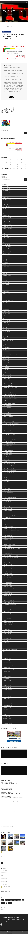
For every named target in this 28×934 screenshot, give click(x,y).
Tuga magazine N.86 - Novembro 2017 (9, 783)
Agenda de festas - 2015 (7, 381)
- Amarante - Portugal (7, 199)
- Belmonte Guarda (6, 215)
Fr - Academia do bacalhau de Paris (13, 71)
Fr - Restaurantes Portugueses (8, 568)
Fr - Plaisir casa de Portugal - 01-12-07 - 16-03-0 (11, 548)
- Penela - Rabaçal (6, 325)
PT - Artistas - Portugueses (7, 624)
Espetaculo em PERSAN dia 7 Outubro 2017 (11, 793)
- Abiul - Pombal (6, 186)
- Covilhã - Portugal (6, 248)
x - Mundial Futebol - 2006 (7, 689)
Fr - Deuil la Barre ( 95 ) (7, 447)
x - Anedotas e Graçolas (7, 658)
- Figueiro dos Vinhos (6, 262)
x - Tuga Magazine (6, 709)
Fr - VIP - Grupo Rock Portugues (8, 607)
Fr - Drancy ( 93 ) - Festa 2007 (8, 456)
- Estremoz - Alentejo (6, 253)
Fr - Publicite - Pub (6, 559)
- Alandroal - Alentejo (6, 188)
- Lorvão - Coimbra (6, 280)
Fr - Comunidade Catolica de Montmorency (10, 437)
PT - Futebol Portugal (6, 629)
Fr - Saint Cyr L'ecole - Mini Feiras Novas (10, 571)
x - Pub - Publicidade (6, 700)
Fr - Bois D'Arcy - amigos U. (8, 416)
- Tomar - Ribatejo (6, 362)
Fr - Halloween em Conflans (7, 508)
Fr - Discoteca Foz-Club (7, 448)
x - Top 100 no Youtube (7, 707)
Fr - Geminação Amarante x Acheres (9, 504)
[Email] (2, 863)
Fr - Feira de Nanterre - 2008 (8, 474)
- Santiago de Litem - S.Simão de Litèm (9, 343)
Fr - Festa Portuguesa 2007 (7, 481)
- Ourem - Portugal (6, 316)
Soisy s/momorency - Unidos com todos (10, 649)
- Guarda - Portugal (6, 271)
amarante (12, 91)
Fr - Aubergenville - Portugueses (8, 412)
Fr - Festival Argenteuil (7, 488)
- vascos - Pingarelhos (6, 365)
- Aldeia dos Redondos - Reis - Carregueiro (10, 193)
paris (15, 900)
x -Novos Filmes (5, 714)
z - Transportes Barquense (7, 723)
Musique (4, 620)
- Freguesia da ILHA (6, 266)
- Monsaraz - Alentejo (6, 302)
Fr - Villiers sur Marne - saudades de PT (10, 604)
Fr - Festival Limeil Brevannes (8, 492)
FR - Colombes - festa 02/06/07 (8, 436)
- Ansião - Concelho (6, 202)
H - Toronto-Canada (6, 615)
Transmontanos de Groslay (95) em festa (10, 806)
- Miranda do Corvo (6, 295)
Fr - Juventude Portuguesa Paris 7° (9, 513)
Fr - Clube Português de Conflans (9, 434)
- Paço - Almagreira (6, 318)
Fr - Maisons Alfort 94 (6, 519)
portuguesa (19, 900)
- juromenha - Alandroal (7, 277)
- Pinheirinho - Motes (6, 327)
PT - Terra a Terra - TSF (7, 647)
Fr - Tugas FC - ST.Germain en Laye (9, 589)
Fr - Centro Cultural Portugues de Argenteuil (11, 423)
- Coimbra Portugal (6, 244)
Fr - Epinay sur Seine (6, 459)
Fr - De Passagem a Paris (7, 445)
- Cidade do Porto (6, 242)
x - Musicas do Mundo (7, 694)
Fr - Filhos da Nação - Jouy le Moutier (9, 495)
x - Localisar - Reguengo (7, 685)
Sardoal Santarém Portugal (7, 826)
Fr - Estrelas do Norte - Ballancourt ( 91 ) (10, 466)
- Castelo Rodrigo (6, 233)
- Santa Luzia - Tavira (6, 342)
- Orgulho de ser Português (7, 315)
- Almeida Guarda (6, 197)
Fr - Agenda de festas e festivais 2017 (9, 394)
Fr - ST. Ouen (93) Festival (7, 582)
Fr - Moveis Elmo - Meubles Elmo (8, 533)
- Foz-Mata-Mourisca (6, 264)
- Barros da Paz (5, 212)
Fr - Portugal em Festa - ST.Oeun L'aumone (10, 551)
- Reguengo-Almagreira (7, 336)
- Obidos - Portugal (6, 311)
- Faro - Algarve (5, 259)
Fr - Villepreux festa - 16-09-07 (8, 600)
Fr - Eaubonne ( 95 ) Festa (7, 457)
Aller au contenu (4, 2)
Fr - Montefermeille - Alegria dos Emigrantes (11, 530)
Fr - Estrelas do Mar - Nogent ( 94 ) (9, 465)
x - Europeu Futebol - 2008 (7, 672)
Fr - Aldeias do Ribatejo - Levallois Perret (10, 398)
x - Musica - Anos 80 (6, 691)
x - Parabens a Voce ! (6, 698)
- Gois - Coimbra (6, 268)
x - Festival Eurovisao (6, 674)
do (6, 902)
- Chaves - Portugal (6, 240)
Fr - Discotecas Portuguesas (8, 450)
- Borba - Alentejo (6, 219)
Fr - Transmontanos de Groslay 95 (9, 588)
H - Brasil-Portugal (6, 611)
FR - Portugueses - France (7, 553)
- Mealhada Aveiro (6, 291)
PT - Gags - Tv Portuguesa (7, 631)
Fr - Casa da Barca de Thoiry (8, 419)
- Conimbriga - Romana (7, 246)
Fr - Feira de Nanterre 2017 (7, 477)
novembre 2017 (4, 870)
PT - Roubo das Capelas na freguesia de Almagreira (12, 645)
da (8, 902)
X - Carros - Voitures (6, 663)
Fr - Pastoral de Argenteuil (7, 542)
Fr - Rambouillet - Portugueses (8, 566)
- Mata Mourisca (6, 289)
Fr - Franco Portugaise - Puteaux (15, 67)
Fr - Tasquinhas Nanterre (7, 586)
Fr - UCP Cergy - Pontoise (7, 593)
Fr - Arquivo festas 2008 (7, 407)
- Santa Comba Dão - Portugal (8, 340)
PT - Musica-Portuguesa (7, 636)
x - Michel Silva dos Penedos (8, 687)
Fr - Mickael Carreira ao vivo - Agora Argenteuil (11, 524)
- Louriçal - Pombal (6, 282)
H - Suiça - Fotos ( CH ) (7, 613)
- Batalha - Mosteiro (6, 213)
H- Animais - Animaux (7, 616)
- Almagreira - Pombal (7, 195)
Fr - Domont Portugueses (7, 452)
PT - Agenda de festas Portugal (8, 622)
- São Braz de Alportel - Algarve (8, 345)
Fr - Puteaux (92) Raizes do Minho (9, 560)
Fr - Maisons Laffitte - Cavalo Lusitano (9, 521)
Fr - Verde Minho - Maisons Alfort (9, 598)
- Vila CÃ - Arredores (6, 372)
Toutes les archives (7, 886)
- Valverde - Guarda (6, 363)
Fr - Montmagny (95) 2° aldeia (8, 385)
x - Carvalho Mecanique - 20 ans (8, 665)
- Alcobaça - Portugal (6, 192)
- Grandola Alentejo (6, 269)
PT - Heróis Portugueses (7, 633)
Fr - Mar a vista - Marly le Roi (8, 522)
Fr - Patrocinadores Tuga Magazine (9, 544)
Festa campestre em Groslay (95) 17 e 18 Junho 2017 (13, 811)
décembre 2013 (4, 884)
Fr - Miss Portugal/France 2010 (8, 526)
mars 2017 (3, 876)
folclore (2, 900)
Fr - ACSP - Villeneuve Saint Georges (9, 392)
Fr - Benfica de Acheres (16, 83)
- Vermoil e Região (6, 367)
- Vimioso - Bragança (6, 378)
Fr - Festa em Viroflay (6, 479)
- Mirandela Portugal (6, 298)
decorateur (11, 93)
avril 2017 (3, 875)
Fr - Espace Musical (6, 461)
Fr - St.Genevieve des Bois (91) (8, 584)
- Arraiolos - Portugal (6, 208)
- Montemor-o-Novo (6, 306)
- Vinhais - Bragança (6, 380)
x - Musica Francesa (6, 692)
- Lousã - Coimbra (6, 284)
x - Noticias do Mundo (7, 696)
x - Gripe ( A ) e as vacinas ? (7, 682)
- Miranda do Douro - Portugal (8, 296)
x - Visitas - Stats (6, 712)
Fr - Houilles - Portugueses (7, 510)
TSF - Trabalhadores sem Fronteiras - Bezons (11, 653)
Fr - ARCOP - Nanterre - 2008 (13, 79)
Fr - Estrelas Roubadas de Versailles (9, 472)
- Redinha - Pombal (6, 334)
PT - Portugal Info (6, 640)
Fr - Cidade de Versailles (7, 430)
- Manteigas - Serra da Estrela (8, 287)
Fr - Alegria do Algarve (8, 77)
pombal (11, 900)
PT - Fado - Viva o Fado (7, 627)
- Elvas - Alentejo (5, 249)
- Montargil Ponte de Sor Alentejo (8, 304)
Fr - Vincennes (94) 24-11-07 (8, 606)
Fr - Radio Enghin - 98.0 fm (7, 564)
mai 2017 (2, 873)
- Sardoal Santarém (6, 349)
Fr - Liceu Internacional (7, 517)
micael (17, 91)
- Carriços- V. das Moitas (7, 228)
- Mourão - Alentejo (6, 307)
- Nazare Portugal (6, 309)
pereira (20, 91)
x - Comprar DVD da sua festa (8, 669)
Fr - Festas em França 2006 (7, 486)
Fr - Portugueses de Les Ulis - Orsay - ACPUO (11, 555)
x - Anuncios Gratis (6, 660)
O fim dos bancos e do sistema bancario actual (11, 816)
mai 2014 (2, 883)
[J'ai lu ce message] (26, 930)
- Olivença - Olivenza (6, 313)
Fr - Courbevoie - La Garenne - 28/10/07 (10, 443)
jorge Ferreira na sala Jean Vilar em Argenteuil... (12, 797)
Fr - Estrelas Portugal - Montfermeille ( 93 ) (10, 470)
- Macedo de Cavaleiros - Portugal (9, 286)
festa (23, 900)
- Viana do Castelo (6, 369)
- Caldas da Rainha (6, 222)
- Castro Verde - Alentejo (7, 237)
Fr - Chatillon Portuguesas (7, 427)
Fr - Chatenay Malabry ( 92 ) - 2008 (15, 89)
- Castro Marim (5, 235)
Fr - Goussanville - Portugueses (8, 506)
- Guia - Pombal (5, 273)
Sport (4, 651)
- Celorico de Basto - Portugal (8, 239)
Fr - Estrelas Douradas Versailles (8, 468)
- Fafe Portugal (5, 257)
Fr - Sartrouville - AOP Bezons (8, 575)
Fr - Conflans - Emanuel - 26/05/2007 (9, 439)
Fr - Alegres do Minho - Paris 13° (16, 76)
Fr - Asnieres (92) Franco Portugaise (9, 410)
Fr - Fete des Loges (6, 494)
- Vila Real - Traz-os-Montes (7, 374)
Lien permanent (8, 65)
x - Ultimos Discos (6, 710)
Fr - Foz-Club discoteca (7, 501)
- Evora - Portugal (6, 255)
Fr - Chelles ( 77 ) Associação (8, 428)
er (1, 821)
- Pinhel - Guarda (6, 329)
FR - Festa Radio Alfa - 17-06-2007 (9, 483)
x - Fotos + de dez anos (7, 676)
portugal (6, 900)
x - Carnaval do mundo (7, 662)
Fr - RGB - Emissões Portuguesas (8, 569)
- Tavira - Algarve (6, 358)
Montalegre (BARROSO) (7, 618)
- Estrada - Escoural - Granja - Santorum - (10, 251)
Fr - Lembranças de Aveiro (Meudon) (9, 515)
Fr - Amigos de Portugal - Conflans (9, 403)
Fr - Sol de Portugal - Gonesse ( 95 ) (9, 578)
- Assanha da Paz (6, 210)
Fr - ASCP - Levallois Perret (16, 80)
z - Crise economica (6, 720)
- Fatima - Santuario (6, 260)
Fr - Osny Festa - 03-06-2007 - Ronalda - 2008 (11, 541)
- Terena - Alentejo (6, 360)
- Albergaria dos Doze (6, 190)
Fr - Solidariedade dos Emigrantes (9, 580)
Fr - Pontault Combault (7, 550)
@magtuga (3, 909)
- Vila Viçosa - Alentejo (7, 376)
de (14, 91)
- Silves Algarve (5, 353)
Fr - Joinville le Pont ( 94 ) (7, 512)
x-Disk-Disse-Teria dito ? (7, 718)
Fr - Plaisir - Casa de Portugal (8, 546)
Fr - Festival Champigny (7, 490)
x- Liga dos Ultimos (6, 716)
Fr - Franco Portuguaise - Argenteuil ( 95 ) (10, 503)
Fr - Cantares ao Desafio (17, 85)
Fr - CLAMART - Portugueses (8, 432)
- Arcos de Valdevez (6, 206)
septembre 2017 (4, 872)
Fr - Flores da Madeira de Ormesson (9, 497)
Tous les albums (6, 852)
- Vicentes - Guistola (6, 371)
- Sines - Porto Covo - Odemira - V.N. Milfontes (11, 354)
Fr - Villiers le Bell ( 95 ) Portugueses (9, 602)
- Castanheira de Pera (6, 231)
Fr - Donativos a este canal (7, 454)
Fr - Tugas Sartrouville (6, 591)
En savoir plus (9, 933)
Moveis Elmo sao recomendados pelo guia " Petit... (12, 801)
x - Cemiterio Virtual (6, 667)
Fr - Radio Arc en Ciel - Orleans (8, 562)
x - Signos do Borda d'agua (7, 705)
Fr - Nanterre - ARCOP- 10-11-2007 (9, 537)
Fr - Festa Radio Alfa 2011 (7, 484)
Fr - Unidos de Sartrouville (7, 597)
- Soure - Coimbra (6, 356)
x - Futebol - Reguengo (7, 680)
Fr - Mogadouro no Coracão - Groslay (9, 528)
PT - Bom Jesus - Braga (7, 625)
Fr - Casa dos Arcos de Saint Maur (9, 421)
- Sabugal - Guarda (6, 338)
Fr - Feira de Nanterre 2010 (7, 475)
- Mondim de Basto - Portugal (8, 300)
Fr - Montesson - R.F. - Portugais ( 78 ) (9, 531)
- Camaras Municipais (7, 224)
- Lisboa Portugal (6, 278)
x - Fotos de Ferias (6, 678)
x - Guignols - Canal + (6, 683)
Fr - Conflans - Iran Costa (7, 441)
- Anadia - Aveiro (6, 201)
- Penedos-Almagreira (6, 324)
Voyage (4, 656)
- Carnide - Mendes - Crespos (8, 226)
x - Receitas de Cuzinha (7, 701)
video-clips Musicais (6, 654)
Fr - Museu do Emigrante (7, 535)
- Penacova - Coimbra (6, 322)
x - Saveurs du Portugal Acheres (8, 703)
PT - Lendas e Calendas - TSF (8, 635)
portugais (3, 902)
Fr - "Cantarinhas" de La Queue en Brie (10, 387)
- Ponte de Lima (5, 333)
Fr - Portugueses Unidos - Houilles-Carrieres (10, 557)
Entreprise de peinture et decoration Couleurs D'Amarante (14, 36)
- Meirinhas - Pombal (6, 293)
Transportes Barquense (6, 789)
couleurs (8, 91)
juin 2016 (2, 880)
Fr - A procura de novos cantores (8, 389)
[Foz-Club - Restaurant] (14, 775)
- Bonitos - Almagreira (7, 217)
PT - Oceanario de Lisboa (7, 638)
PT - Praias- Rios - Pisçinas (7, 644)
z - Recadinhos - (5, 721)
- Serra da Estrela (6, 351)
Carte (2, 857)
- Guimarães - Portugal (7, 275)
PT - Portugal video (6, 642)
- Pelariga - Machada (6, 320)
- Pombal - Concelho (6, 331)
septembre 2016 (4, 878)
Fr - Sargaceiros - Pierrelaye (7, 573)
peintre (7, 93)
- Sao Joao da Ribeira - (6, 347)
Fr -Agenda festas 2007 (7, 609)
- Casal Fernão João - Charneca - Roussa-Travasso (11, 230)
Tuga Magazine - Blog (12, 11)
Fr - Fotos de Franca (6, 499)
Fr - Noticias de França (7, 539)
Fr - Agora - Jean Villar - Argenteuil (9, 396)
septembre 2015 (4, 881)
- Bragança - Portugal (6, 221)
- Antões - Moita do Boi (7, 204)
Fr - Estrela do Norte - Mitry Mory (9, 463)
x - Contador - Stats (6, 671)
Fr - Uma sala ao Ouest (7, 595)
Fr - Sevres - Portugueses (7, 577)
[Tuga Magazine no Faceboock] (14, 736)
